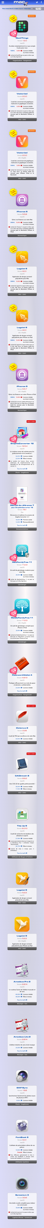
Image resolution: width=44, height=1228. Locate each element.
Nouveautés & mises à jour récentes (16, 8)
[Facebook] (41, 2)
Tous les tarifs (21, 469)
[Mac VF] (21, 3)
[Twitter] (37, 2)
